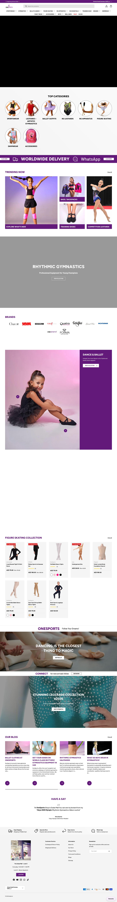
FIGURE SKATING (48, 11)
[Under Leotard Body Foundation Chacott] (102, 551)
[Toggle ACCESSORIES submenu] (55, 14)
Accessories (31, 146)
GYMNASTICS (22, 11)
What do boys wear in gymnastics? (97, 759)
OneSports (10, 896)
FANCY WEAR (38, 14)
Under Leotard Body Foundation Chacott (99, 565)
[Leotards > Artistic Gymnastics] (31, 108)
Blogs (69, 857)
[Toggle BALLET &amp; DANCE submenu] (41, 11)
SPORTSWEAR (10, 11)
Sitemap (70, 860)
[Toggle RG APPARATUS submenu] (67, 11)
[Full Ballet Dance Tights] (58, 551)
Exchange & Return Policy (52, 844)
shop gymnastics (58, 709)
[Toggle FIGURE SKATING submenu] (54, 11)
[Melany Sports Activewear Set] (36, 551)
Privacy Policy (72, 851)
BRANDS (95, 11)
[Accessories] (31, 136)
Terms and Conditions (74, 854)
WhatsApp (90, 158)
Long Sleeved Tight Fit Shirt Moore (14, 565)
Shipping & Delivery (50, 847)
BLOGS (81, 14)
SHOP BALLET (58, 657)
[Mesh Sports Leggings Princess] (58, 590)
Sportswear (13, 119)
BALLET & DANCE (35, 11)
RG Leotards (67, 119)
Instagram (76, 673)
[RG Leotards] (67, 108)
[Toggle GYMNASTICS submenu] (27, 11)
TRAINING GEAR (86, 11)
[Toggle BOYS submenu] (62, 14)
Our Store (71, 847)
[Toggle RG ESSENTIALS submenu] (80, 11)
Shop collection (89, 365)
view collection (58, 278)
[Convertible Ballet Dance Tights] (14, 590)
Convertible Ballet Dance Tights (13, 603)
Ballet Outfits (49, 119)
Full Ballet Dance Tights (56, 564)
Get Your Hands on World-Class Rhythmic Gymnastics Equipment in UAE (44, 761)
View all (110, 537)
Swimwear (13, 146)
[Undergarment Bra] (80, 551)
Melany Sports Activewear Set (35, 565)
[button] (111, 6)
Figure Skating (104, 119)
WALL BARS (68, 14)
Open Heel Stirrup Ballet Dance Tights (35, 603)
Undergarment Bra (77, 564)
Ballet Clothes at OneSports (13, 759)
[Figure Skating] (104, 108)
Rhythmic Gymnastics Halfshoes (70, 759)
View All (109, 172)
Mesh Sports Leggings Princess (56, 603)
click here (108, 159)
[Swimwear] (13, 136)
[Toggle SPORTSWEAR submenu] (16, 11)
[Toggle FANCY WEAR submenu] (43, 14)
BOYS (59, 14)
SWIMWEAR (105, 11)
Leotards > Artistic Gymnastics (31, 121)
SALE (75, 14)
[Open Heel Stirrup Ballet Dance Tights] (36, 590)
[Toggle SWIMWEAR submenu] (110, 11)
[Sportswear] (13, 108)
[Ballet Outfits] (49, 108)
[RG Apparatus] (86, 108)
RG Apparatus (85, 119)
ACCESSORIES (50, 14)
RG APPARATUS (61, 11)
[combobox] (58, 6)
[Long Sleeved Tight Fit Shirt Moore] (14, 551)
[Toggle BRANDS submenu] (100, 11)
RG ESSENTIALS (74, 11)
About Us (70, 844)
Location (20, 874)
